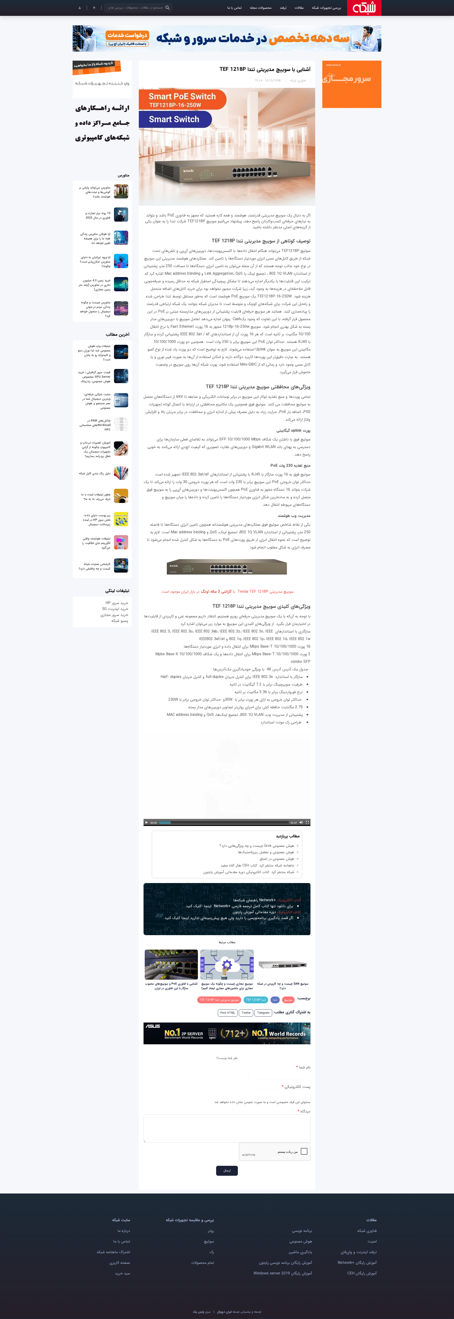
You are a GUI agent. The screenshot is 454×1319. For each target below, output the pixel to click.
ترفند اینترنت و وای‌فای (359, 1252)
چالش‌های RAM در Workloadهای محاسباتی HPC (94, 425)
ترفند (283, 8)
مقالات (299, 8)
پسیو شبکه (119, 621)
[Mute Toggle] (301, 822)
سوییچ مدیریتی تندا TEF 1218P (219, 1000)
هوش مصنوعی (300, 1241)
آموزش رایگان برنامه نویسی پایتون (285, 1263)
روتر (211, 1231)
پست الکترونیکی (296, 1087)
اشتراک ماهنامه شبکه (113, 1252)
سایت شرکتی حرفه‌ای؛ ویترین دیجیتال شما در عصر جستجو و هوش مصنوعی (96, 401)
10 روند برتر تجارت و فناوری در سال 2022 (97, 215)
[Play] (146, 822)
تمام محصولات (202, 1263)
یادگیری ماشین (300, 1252)
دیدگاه (304, 1111)
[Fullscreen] (307, 822)
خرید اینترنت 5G (115, 609)
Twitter (246, 1013)
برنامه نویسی (302, 1231)
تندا (275, 1000)
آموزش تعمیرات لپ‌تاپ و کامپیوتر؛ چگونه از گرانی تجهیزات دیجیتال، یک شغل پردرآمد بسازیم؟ (95, 449)
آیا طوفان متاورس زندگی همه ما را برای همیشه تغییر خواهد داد (95, 238)
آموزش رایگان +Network (357, 1263)
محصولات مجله (260, 8)
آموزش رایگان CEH (362, 1273)
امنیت (372, 1241)
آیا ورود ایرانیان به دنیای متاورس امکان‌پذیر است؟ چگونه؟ (95, 262)
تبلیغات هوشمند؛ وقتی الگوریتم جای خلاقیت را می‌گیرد (96, 543)
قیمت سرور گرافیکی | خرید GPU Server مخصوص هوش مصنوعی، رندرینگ (94, 377)
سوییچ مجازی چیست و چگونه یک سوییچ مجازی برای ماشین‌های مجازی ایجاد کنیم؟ (227, 986)
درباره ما (124, 1231)
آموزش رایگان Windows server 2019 (282, 1273)
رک (212, 1252)
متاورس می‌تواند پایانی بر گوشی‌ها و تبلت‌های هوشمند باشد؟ (94, 192)
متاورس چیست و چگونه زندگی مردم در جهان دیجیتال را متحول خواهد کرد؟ (95, 309)
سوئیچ (209, 1241)
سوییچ (288, 1000)
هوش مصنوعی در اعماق (277, 859)
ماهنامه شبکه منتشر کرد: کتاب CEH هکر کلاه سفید (257, 865)
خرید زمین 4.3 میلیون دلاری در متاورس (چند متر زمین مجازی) (94, 285)
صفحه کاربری (119, 1263)
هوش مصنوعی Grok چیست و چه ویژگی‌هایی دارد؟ (256, 846)
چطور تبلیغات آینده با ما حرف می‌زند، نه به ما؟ (95, 496)
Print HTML (227, 1013)
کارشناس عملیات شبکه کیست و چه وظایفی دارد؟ (94, 566)
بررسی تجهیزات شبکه (326, 8)
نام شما (303, 1067)
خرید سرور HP (116, 603)
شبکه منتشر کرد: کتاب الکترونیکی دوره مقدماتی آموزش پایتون (248, 872)
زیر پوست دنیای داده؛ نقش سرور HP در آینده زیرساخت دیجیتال (96, 520)
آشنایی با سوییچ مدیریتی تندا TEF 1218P (264, 69)
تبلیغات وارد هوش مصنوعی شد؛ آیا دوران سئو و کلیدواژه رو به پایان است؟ (94, 353)
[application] (227, 778)
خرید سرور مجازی (114, 615)
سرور (202, 1312)
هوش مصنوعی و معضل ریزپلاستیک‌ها (266, 852)
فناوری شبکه (298, 80)
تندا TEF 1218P (256, 1000)
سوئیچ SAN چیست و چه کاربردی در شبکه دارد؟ (282, 986)
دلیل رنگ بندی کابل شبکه (94, 473)
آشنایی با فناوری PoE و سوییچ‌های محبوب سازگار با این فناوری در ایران (171, 986)
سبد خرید (122, 1273)
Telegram (263, 1013)
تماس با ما (234, 8)
